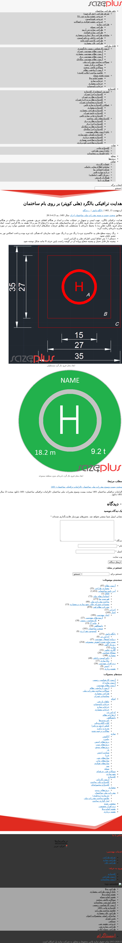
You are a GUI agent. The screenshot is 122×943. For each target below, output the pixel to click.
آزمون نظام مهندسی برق (91, 56)
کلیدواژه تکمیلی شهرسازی (90, 134)
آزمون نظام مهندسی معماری (89, 54)
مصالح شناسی (109, 653)
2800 (107, 593)
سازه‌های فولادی (101, 763)
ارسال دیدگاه (115, 562)
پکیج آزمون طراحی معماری (103, 892)
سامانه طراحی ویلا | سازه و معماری (92, 35)
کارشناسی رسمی (88, 620)
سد (107, 766)
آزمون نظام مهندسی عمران (90, 51)
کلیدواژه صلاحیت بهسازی (91, 140)
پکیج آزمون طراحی (100, 151)
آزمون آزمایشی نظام (93, 70)
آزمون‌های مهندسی (94, 618)
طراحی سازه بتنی (107, 926)
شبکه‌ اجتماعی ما (101, 169)
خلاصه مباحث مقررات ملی (96, 798)
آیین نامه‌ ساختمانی (107, 591)
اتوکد (113, 699)
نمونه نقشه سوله (101, 75)
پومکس (112, 921)
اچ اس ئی (104, 636)
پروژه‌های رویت (102, 790)
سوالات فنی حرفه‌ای (106, 771)
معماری (112, 655)
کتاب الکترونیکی (101, 723)
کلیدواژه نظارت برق (93, 121)
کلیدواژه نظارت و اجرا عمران (89, 99)
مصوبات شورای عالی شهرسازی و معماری (89, 604)
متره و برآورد (103, 728)
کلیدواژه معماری (95, 108)
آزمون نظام (110, 586)
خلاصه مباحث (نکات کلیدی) (90, 73)
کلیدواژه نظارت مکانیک (92, 126)
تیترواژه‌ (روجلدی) (101, 795)
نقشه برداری (110, 812)
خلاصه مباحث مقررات (105, 910)
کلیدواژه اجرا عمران (93, 94)
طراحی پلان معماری (93, 43)
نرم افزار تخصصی (107, 806)
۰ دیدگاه (86, 210)
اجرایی (112, 610)
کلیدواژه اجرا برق (94, 124)
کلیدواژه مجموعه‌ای (100, 785)
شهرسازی (111, 774)
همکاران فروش (102, 177)
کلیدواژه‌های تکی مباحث (98, 118)
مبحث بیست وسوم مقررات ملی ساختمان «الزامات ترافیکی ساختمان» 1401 (86, 487)
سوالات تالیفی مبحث (93, 67)
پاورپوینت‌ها (104, 720)
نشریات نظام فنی (101, 607)
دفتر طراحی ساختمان (105, 11)
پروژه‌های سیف (102, 747)
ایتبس (106, 666)
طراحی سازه (103, 24)
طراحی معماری (102, 693)
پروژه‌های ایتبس (102, 742)
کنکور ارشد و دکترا (100, 726)
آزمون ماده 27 (109, 683)
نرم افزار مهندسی (107, 663)
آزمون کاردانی (102, 779)
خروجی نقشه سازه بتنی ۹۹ (90, 16)
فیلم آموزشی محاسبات (105, 902)
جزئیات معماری (95, 83)
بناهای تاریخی (103, 701)
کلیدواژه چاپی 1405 (107, 908)
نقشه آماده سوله (108, 897)
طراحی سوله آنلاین (107, 929)
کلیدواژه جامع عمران (93, 113)
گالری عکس (110, 650)
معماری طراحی (102, 588)
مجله (113, 156)
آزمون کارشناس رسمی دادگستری (93, 48)
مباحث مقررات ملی (99, 601)
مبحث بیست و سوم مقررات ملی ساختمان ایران (92, 215)
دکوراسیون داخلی (101, 658)
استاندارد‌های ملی (101, 596)
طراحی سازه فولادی (93, 32)
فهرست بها (104, 599)
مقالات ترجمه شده (100, 731)
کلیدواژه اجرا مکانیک (93, 129)
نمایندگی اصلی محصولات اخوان (101, 916)
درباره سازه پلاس (101, 172)
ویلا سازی (104, 661)
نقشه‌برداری (110, 669)
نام (120, 546)
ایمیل (118, 551)
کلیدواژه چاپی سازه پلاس (91, 116)
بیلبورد (106, 739)
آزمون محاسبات (108, 879)
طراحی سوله (96, 27)
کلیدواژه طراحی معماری (91, 110)
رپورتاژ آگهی (110, 644)
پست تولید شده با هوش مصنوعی (100, 642)
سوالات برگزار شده (94, 65)
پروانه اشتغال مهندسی (105, 639)
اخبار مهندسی (102, 615)
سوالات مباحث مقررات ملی (96, 62)
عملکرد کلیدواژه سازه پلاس (96, 105)
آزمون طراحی (109, 877)
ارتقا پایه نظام (109, 715)
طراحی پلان (110, 863)
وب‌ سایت (117, 557)
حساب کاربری (102, 164)
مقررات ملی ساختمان (105, 793)
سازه (113, 647)
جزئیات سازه (97, 81)
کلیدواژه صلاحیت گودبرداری (90, 142)
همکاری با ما (103, 180)
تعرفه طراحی (109, 857)
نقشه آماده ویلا (96, 78)
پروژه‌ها (112, 159)
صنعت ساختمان (95, 628)
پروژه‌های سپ (102, 744)
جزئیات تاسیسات (95, 86)
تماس (113, 161)
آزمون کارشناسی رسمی (104, 680)
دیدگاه (118, 540)
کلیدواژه (112, 89)
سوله (106, 769)
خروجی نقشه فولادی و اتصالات (88, 22)
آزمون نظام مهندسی (106, 685)
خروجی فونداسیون (94, 19)
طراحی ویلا (110, 889)
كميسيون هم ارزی (88, 631)
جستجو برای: (116, 574)
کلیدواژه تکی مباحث (99, 782)
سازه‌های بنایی (102, 760)
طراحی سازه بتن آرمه (92, 30)
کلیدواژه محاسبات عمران (91, 102)
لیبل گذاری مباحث (100, 801)
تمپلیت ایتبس (103, 752)
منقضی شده (110, 803)
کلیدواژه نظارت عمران (92, 97)
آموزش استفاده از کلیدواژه (96, 91)
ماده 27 (93, 623)
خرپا (107, 755)
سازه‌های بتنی (103, 758)
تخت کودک (110, 918)
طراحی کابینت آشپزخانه (91, 40)
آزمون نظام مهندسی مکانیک (90, 59)
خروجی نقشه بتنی (107, 924)
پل (108, 750)
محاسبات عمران (101, 696)
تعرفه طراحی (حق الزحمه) (96, 13)
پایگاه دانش (97, 210)
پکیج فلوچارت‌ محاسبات (98, 153)
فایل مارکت (110, 46)
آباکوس (105, 736)
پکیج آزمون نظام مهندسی (97, 132)
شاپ (113, 145)
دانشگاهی (98, 626)
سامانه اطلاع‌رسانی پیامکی (96, 167)
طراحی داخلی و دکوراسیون (90, 38)
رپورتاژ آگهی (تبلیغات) (99, 175)
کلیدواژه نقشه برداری (93, 137)
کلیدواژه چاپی (102, 148)
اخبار (113, 612)
